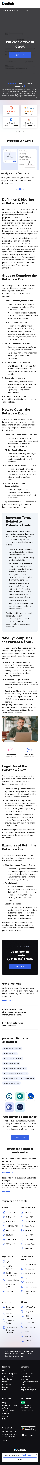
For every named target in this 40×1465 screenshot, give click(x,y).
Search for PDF (30, 1327)
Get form (20, 966)
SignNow (5, 1413)
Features (5, 1387)
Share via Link (29, 1269)
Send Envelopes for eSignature (11, 1274)
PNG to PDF (10, 1221)
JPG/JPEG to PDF (12, 1226)
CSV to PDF (10, 1235)
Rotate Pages (29, 1239)
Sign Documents (8, 1376)
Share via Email (30, 1273)
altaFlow (5, 1416)
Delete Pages (29, 1248)
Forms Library (7, 1384)
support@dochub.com (9, 1432)
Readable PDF (30, 1323)
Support (23, 1384)
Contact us (6, 1000)
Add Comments (30, 1264)
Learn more (20, 1137)
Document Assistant (10, 1308)
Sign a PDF (10, 1262)
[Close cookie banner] (36, 1455)
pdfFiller (5, 1408)
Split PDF (28, 1230)
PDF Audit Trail (30, 1307)
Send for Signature (9, 1267)
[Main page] (8, 4)
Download (28, 1336)
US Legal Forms (8, 1411)
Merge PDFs (29, 1235)
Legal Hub (24, 1379)
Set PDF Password (28, 1317)
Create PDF (29, 1217)
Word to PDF (11, 1212)
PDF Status (29, 1282)
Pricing (4, 1382)
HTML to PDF (11, 1239)
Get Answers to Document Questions (11, 1329)
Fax (26, 1278)
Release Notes (26, 1387)
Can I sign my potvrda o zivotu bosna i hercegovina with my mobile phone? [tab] (14, 1012)
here (21, 1356)
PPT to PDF (10, 1230)
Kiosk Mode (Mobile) (10, 1285)
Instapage (5, 1419)
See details (19, 86)
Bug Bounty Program (28, 1390)
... (25, 1455)
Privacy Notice (26, 1376)
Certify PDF (29, 1311)
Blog (4, 1403)
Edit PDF (28, 1212)
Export (27, 1332)
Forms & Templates (9, 1373)
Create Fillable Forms (30, 1292)
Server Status (7, 1379)
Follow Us (7, 1441)
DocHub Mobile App (9, 1405)
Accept (20, 1459)
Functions (5, 1390)
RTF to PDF (10, 1244)
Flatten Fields (29, 1226)
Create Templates (31, 1287)
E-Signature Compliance (29, 1382)
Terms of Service (27, 1373)
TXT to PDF (10, 1217)
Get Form (20, 55)
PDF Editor (6, 1371)
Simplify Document (10, 1315)
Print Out (28, 1341)
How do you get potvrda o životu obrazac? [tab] (13, 1024)
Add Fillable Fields (31, 1221)
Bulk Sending (10, 1291)
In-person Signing (12, 1280)
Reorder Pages (30, 1244)
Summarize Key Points (11, 1322)
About (23, 1371)
